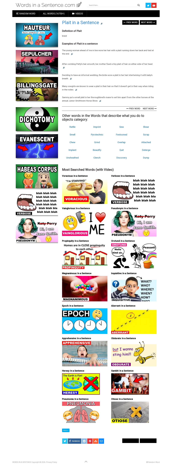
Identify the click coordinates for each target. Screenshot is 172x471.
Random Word (27, 13)
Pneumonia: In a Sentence (75, 399)
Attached (146, 142)
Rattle (72, 126)
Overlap (121, 142)
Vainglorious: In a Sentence (76, 208)
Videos (79, 13)
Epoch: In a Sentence (72, 305)
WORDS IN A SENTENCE (21, 462)
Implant (72, 150)
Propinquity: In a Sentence (75, 241)
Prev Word (132, 22)
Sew (121, 126)
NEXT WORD (148, 108)
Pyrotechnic (97, 134)
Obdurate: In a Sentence (123, 338)
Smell (72, 134)
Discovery (121, 157)
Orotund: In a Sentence (123, 241)
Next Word (147, 22)
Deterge (146, 150)
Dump (146, 157)
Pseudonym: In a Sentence (124, 208)
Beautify (97, 150)
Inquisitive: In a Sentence (123, 273)
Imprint (97, 126)
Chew (72, 142)
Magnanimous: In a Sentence (76, 273)
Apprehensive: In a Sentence (76, 338)
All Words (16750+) (53, 13)
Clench (96, 157)
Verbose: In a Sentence (123, 176)
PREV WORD (134, 108)
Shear (146, 126)
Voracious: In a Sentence (75, 176)
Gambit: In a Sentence (122, 370)
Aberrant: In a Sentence (123, 305)
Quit (121, 150)
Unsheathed (72, 157)
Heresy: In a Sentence (73, 370)
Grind (97, 142)
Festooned (121, 134)
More (65, 430)
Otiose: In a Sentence (122, 399)
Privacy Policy (51, 462)
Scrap (146, 134)
